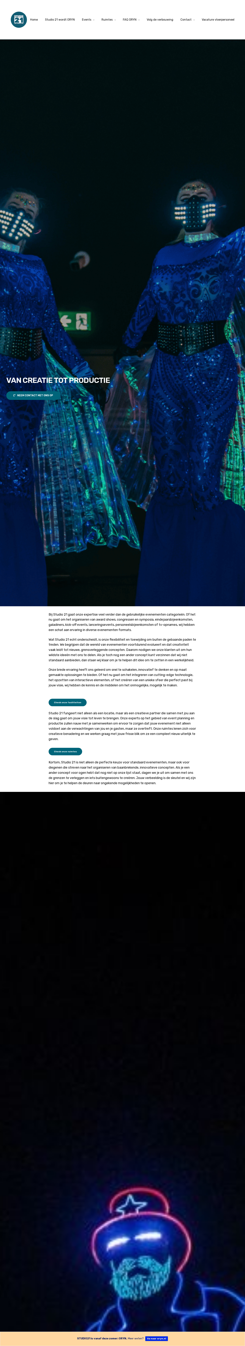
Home (34, 19)
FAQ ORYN (129, 19)
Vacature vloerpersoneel (218, 19)
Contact (186, 19)
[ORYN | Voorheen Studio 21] (19, 20)
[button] (33, 395)
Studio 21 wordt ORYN (60, 19)
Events (86, 19)
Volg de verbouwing (160, 19)
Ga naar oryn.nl (156, 1338)
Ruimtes (107, 19)
